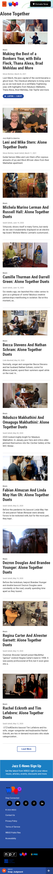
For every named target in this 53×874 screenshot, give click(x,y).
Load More (26, 749)
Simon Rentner (8, 74)
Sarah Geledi (7, 223)
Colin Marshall (8, 360)
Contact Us (10, 815)
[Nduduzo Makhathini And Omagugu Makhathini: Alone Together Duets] (25, 395)
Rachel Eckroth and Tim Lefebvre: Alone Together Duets (23, 713)
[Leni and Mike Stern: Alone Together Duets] (25, 120)
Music (5, 50)
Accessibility (10, 838)
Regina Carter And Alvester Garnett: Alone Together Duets (25, 640)
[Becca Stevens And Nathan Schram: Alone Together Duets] (25, 322)
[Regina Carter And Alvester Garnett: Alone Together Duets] (25, 613)
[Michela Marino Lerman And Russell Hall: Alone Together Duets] (25, 185)
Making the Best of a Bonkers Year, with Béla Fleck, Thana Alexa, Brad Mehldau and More (23, 60)
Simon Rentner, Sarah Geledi (13, 153)
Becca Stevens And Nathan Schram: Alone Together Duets (24, 349)
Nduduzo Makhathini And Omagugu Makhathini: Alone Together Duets (26, 422)
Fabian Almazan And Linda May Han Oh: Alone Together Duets (26, 495)
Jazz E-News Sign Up (26, 766)
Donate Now (41, 4)
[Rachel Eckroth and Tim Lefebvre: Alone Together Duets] (25, 686)
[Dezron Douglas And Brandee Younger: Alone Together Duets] (25, 540)
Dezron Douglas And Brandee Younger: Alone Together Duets (26, 567)
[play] (4, 870)
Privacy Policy (11, 821)
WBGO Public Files (13, 833)
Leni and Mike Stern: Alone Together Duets (25, 144)
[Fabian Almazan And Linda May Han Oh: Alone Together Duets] (25, 468)
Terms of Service (12, 827)
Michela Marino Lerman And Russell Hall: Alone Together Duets (26, 212)
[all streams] (49, 870)
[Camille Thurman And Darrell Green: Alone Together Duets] (25, 255)
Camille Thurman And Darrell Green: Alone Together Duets (26, 279)
